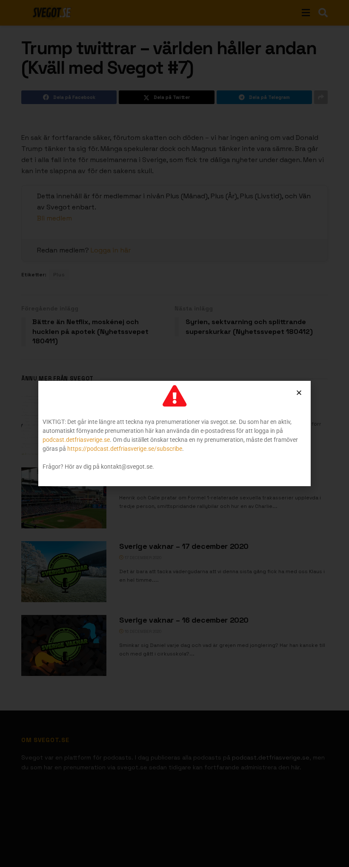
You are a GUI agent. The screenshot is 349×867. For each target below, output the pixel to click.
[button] (299, 392)
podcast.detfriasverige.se (76, 439)
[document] (174, 433)
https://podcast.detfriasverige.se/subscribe (124, 448)
